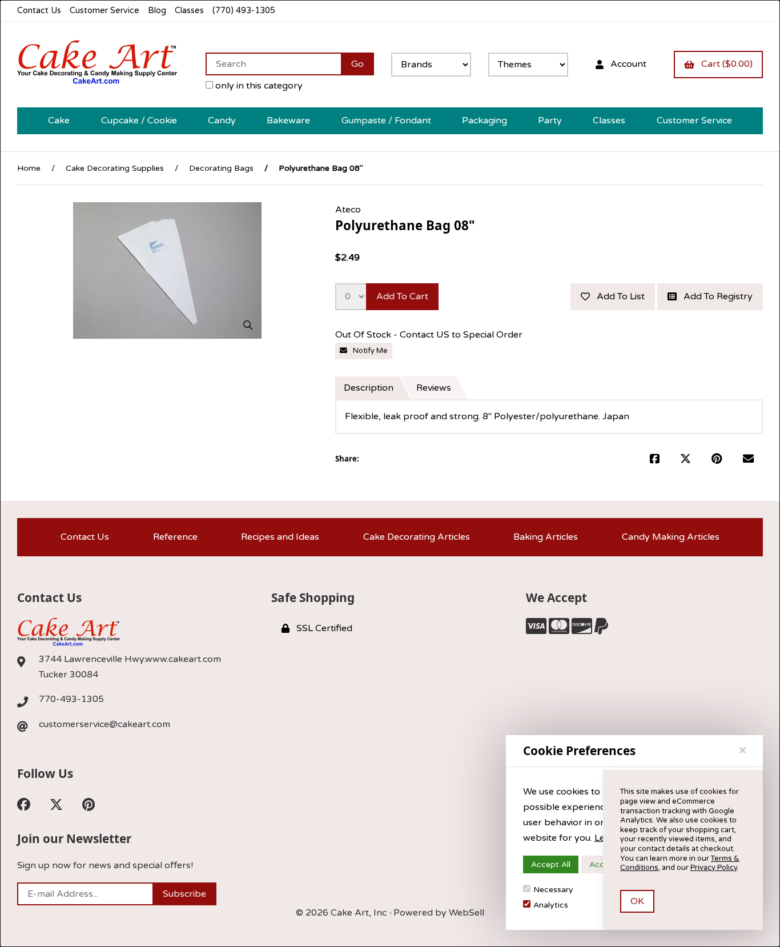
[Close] (742, 750)
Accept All (550, 864)
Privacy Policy (713, 867)
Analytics (550, 905)
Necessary (553, 889)
